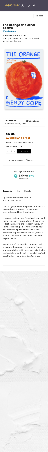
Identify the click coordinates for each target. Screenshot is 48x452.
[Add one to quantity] (15, 151)
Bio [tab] (18, 191)
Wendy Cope (9, 31)
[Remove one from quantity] (7, 151)
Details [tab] (27, 191)
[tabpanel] (24, 231)
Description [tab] (8, 191)
